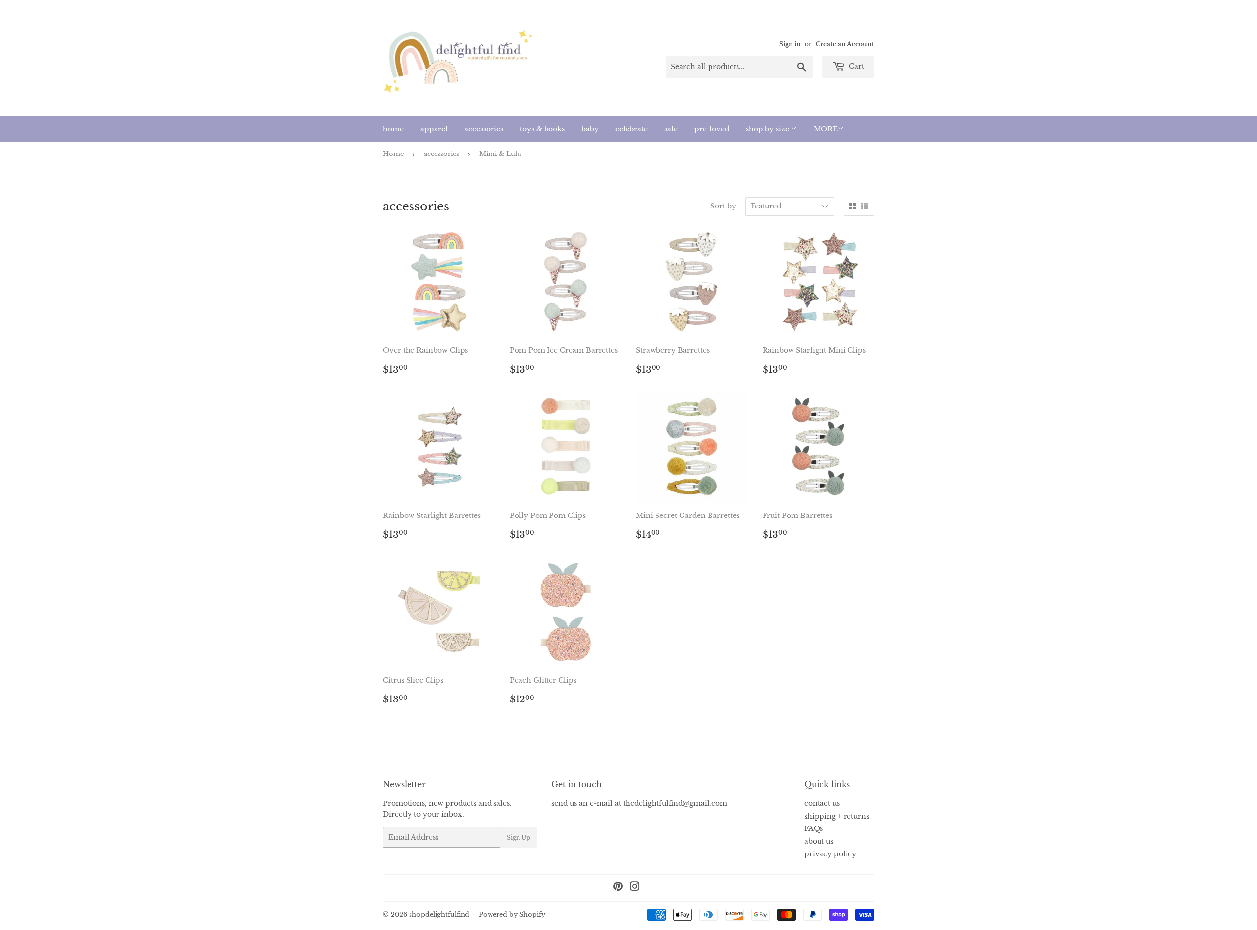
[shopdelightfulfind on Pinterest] (618, 887)
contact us (822, 803)
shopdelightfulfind (439, 914)
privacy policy (830, 854)
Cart (855, 66)
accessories (484, 129)
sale (671, 129)
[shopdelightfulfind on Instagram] (635, 887)
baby (590, 129)
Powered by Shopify (512, 914)
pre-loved (711, 129)
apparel (434, 129)
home (393, 129)
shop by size (768, 129)
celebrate (631, 129)
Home (393, 154)
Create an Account (845, 44)
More (826, 129)
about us (818, 841)
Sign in (790, 44)
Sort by (723, 206)
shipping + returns (836, 816)
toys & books (542, 129)
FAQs (813, 828)
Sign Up (518, 837)
